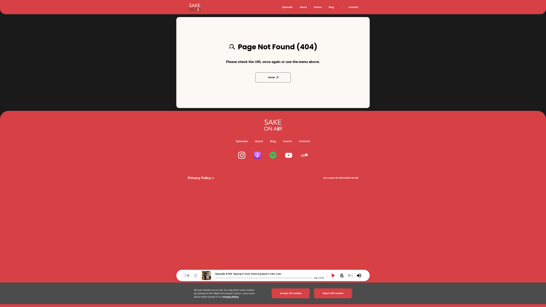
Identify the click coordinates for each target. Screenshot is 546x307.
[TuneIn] (304, 155)
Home (271, 77)
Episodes (287, 7)
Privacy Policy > (201, 178)
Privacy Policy (231, 296)
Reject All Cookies (333, 293)
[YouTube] (288, 155)
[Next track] (350, 275)
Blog (331, 7)
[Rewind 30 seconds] (195, 275)
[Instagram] (241, 155)
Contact (353, 7)
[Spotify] (273, 155)
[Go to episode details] (206, 275)
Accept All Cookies (291, 293)
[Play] (333, 275)
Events (318, 7)
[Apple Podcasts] (257, 155)
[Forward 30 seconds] (342, 275)
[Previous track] (187, 275)
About (303, 7)
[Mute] (359, 275)
